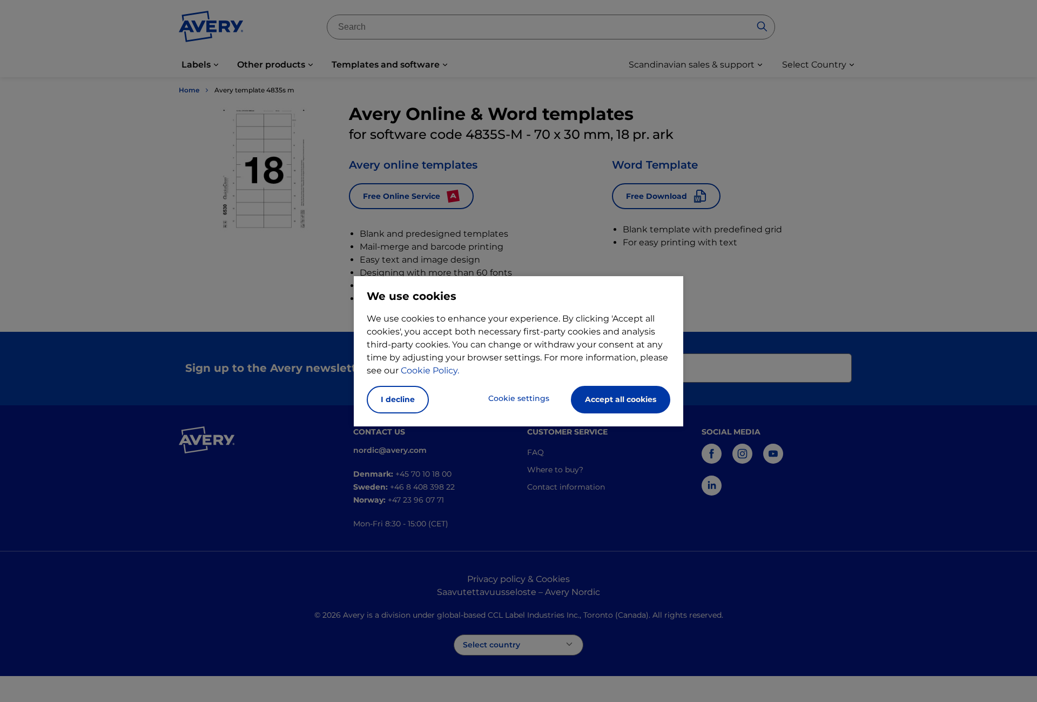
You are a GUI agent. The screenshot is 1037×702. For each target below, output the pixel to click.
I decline (398, 399)
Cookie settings (518, 398)
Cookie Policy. (430, 370)
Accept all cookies (620, 399)
